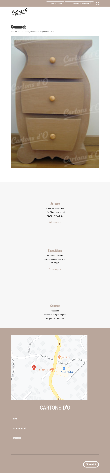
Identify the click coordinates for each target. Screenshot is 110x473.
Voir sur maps (55, 222)
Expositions (55, 250)
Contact (55, 305)
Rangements (44, 32)
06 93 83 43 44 (57, 318)
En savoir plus (55, 269)
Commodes (34, 32)
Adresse (55, 203)
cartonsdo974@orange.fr (55, 314)
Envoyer (91, 464)
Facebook (55, 310)
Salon (52, 32)
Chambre (26, 32)
